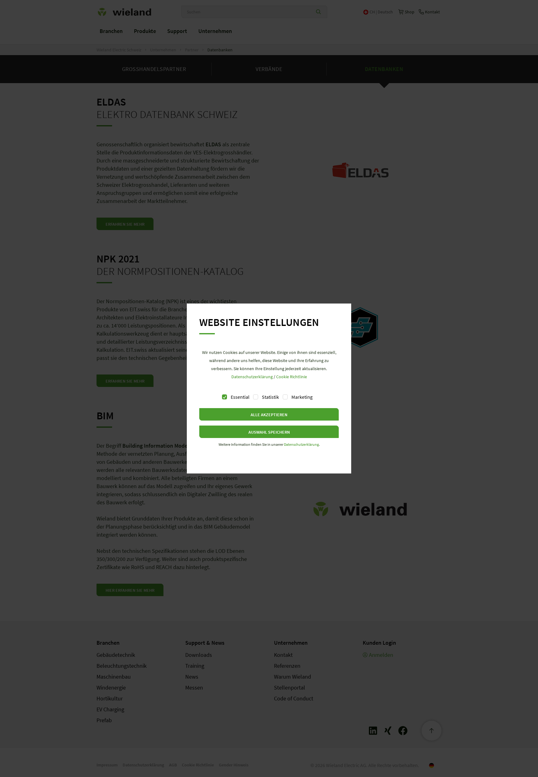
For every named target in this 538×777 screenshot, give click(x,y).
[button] (269, 414)
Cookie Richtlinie (291, 376)
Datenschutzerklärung (252, 376)
